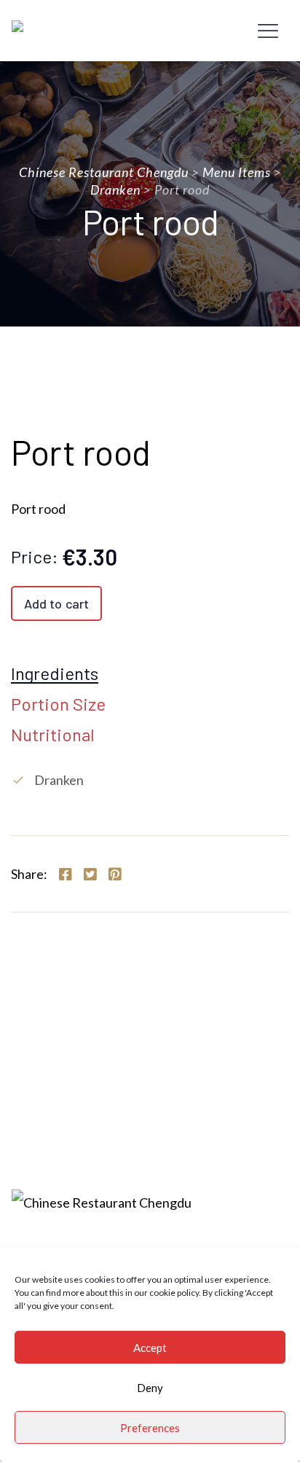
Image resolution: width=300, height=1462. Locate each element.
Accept (150, 1347)
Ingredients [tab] (54, 674)
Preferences (150, 1427)
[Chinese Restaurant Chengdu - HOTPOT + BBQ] (85, 30)
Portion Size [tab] (58, 704)
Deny (150, 1387)
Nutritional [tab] (53, 735)
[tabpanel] (150, 779)
